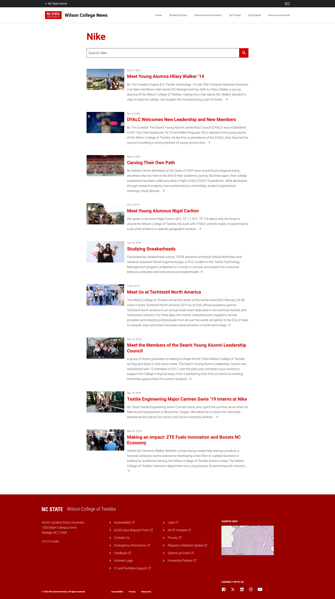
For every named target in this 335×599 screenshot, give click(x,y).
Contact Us (121, 537)
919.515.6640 (50, 541)
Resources (146, 591)
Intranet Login (123, 560)
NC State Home (57, 3)
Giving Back (254, 15)
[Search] (243, 53)
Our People (235, 15)
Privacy (132, 591)
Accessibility (117, 591)
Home (158, 15)
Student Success (178, 15)
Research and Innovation (208, 15)
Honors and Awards (279, 15)
